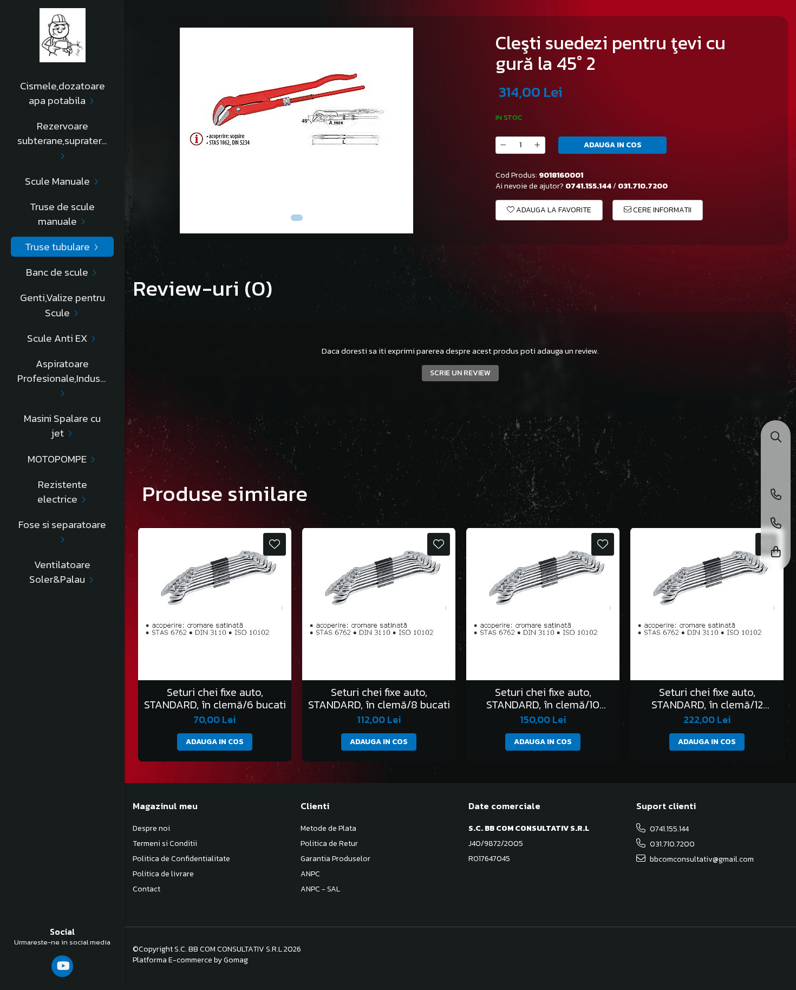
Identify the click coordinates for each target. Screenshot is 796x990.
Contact (146, 889)
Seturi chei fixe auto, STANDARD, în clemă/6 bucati (215, 698)
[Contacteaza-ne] (776, 495)
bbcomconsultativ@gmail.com (701, 859)
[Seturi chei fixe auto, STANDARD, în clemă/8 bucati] (378, 604)
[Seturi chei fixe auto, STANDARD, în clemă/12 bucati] (707, 604)
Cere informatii (661, 210)
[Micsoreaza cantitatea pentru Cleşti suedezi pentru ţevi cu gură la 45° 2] (503, 145)
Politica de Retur (329, 843)
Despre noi (151, 828)
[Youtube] (62, 966)
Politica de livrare (163, 874)
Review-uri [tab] (202, 288)
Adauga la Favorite (552, 210)
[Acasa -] (62, 35)
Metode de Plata (328, 828)
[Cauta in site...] (776, 438)
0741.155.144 (668, 829)
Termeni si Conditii (165, 843)
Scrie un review (460, 373)
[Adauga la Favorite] (274, 544)
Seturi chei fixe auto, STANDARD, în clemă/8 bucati (379, 698)
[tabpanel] (296, 130)
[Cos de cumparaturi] (776, 552)
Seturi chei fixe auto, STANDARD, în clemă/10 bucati (542, 698)
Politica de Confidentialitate (181, 859)
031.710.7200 (671, 844)
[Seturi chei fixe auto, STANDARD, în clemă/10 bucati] (542, 604)
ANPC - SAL (320, 889)
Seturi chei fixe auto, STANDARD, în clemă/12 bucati (707, 698)
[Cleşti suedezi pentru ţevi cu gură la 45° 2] (296, 130)
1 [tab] (296, 218)
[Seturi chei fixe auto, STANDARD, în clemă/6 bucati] (214, 604)
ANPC (310, 874)
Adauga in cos (613, 145)
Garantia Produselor (335, 859)
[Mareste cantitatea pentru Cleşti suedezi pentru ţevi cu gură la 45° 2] (537, 145)
